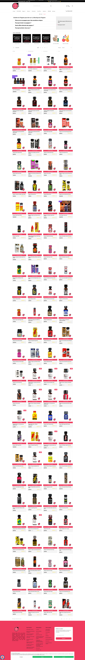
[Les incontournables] (56, 38)
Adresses (47, 635)
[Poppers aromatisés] (65, 38)
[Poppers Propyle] (27, 38)
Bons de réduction (48, 637)
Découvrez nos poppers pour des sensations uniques (29, 20)
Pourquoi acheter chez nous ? (23, 28)
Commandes (48, 632)
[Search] (50, 5)
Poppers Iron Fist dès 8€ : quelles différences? (30, 648)
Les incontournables (56, 43)
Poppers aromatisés (65, 43)
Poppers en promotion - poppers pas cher (30, 642)
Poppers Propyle (26, 43)
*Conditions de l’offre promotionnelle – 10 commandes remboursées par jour (39, 645)
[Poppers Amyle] (17, 38)
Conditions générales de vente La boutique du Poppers (40, 637)
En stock (67, 47)
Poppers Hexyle (46, 43)
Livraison (37, 629)
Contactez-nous (38, 649)
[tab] (34, 20)
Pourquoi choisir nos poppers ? (23, 23)
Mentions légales (38, 631)
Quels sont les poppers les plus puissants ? (30, 634)
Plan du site (38, 648)
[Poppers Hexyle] (46, 38)
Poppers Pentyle (36, 43)
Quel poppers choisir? (29, 629)
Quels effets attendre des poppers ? (24, 25)
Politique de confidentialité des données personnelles (39, 641)
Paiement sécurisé (39, 634)
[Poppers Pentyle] (36, 38)
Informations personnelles (48, 630)
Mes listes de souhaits (49, 639)
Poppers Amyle (17, 43)
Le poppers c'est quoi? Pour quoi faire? (30, 645)
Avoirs (47, 633)
